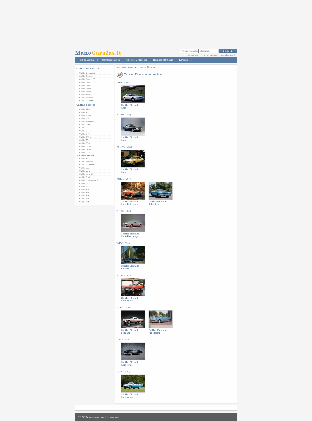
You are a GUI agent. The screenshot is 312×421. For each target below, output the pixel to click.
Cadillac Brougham (86, 122)
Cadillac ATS (84, 112)
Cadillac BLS (84, 118)
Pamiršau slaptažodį (229, 55)
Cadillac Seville (85, 177)
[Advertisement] (156, 22)
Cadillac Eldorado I (86, 98)
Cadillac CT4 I (84, 128)
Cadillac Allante (85, 109)
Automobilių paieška (110, 60)
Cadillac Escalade (86, 162)
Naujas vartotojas (211, 55)
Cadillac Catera (85, 125)
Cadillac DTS (84, 152)
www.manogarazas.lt (96, 417)
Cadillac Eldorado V (87, 88)
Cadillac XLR (84, 189)
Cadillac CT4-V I (85, 131)
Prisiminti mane (193, 55)
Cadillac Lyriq (84, 171)
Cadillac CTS (84, 143)
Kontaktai (183, 60)
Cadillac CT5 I (84, 134)
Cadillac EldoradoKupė (130, 106)
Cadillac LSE (84, 168)
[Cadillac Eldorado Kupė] (133, 103)
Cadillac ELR (84, 159)
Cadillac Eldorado (86, 155)
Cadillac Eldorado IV (87, 91)
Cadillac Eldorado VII (87, 82)
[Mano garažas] (99, 51)
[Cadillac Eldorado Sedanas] (133, 328)
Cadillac (141, 67)
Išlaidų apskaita (87, 60)
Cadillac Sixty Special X (88, 180)
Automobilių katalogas (136, 60)
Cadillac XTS (84, 202)
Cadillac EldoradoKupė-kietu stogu (130, 202)
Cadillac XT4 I (84, 193)
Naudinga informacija (163, 60)
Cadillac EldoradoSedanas (130, 331)
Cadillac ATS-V (85, 115)
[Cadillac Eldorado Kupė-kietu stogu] (133, 199)
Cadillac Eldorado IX (87, 76)
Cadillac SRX (84, 183)
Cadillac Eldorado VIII (87, 79)
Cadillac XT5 (84, 196)
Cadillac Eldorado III (87, 95)
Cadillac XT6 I (84, 199)
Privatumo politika (113, 417)
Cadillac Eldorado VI (87, 85)
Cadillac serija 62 (86, 174)
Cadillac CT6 (84, 140)
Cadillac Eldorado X (87, 73)
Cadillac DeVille (85, 149)
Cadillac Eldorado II (86, 101)
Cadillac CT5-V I (85, 137)
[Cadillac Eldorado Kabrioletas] (160, 199)
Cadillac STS (84, 186)
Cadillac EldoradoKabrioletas (158, 202)
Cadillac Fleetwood (86, 165)
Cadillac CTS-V (85, 146)
